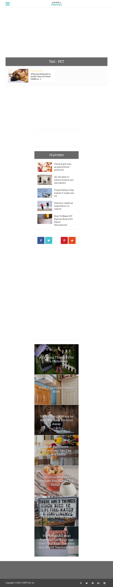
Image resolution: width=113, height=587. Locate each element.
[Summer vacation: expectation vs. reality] (45, 206)
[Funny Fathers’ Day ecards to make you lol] (45, 193)
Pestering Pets (37, 71)
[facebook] (40, 240)
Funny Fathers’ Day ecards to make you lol (64, 193)
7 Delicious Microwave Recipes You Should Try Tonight (56, 480)
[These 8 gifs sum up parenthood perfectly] (45, 167)
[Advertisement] (56, 32)
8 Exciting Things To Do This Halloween (56, 359)
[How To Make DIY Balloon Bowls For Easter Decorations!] (45, 219)
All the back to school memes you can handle (63, 179)
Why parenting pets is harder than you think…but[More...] (41, 76)
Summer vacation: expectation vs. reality (63, 206)
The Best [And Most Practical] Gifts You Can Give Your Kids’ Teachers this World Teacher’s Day (56, 541)
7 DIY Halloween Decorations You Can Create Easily (56, 450)
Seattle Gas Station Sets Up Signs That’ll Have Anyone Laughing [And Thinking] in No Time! (56, 511)
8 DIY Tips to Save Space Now (56, 389)
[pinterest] (64, 240)
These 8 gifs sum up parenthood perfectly (63, 167)
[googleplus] (56, 240)
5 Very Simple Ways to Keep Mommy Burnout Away (56, 420)
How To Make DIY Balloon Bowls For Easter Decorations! (63, 220)
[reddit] (72, 240)
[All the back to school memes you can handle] (45, 180)
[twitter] (48, 240)
